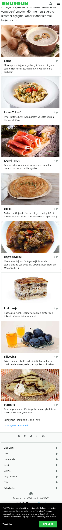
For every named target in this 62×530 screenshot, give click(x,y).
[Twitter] (31, 437)
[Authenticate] (58, 3)
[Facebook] (19, 437)
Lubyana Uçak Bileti (17, 425)
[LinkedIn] (37, 437)
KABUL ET (48, 524)
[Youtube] (43, 437)
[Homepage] (15, 4)
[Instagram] (25, 437)
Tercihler (7, 524)
